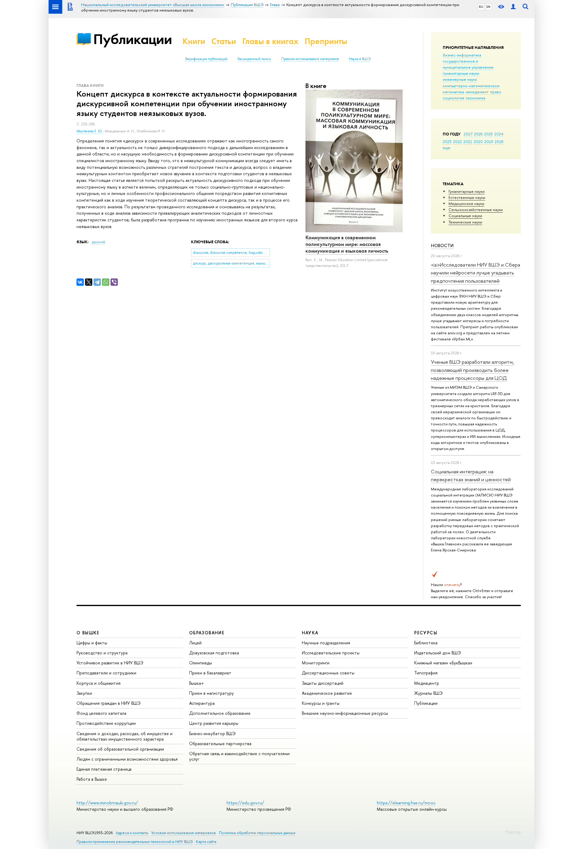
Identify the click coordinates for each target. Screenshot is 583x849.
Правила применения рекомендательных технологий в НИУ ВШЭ (135, 841)
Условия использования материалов (183, 832)
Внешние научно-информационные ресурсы (345, 713)
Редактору (513, 832)
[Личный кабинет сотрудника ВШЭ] (513, 7)
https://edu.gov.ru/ (245, 803)
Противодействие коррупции (106, 723)
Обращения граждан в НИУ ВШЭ (109, 703)
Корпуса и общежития (99, 683)
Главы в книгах (270, 41)
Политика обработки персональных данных (257, 832)
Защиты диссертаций (322, 683)
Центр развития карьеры (213, 723)
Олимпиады (200, 663)
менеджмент (477, 91)
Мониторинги (315, 663)
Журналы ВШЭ (428, 693)
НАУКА (310, 633)
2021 (467, 141)
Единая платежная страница (104, 769)
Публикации (132, 39)
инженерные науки (460, 79)
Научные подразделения (326, 643)
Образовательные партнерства (220, 743)
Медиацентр (426, 683)
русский (98, 242)
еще (446, 147)
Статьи (223, 41)
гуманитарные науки (461, 73)
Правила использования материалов (310, 58)
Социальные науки (465, 215)
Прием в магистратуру (211, 693)
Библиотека (426, 643)
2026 (478, 134)
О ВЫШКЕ (88, 633)
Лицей (195, 643)
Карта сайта (206, 841)
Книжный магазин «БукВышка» (443, 663)
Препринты (326, 41)
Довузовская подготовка (214, 653)
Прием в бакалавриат (210, 673)
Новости (442, 245)
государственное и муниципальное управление (468, 64)
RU (481, 7)
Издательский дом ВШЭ (437, 653)
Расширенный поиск (254, 58)
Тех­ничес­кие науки (465, 222)
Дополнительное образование (220, 713)
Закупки (84, 693)
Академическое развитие (327, 693)
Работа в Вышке (92, 779)
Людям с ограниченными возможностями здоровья (127, 759)
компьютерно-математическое (471, 85)
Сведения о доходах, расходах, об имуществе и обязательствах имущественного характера (124, 736)
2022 (457, 141)
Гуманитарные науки (466, 191)
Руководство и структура (102, 653)
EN (488, 7)
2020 (478, 141)
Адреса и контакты (132, 832)
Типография (426, 673)
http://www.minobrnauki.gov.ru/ (107, 803)
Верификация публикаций (206, 58)
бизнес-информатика (462, 55)
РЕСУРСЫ (425, 633)
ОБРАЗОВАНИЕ (206, 633)
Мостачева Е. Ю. (90, 131)
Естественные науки (466, 197)
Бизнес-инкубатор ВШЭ (212, 733)
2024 (498, 134)
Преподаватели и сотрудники (106, 673)
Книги (193, 41)
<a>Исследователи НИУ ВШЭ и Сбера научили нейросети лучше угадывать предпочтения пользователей (475, 272)
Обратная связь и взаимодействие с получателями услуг (239, 756)
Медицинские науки (466, 203)
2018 (499, 141)
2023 (447, 141)
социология (453, 98)
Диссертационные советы (328, 673)
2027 (468, 134)
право (495, 91)
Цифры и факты (92, 643)
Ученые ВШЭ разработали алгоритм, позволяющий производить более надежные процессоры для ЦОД (472, 369)
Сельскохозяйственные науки (475, 209)
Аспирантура (202, 703)
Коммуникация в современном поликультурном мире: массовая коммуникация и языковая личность (346, 244)
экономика (475, 98)
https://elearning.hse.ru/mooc (406, 803)
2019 (488, 141)
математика (453, 91)
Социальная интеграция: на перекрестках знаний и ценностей (471, 475)
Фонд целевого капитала (101, 713)
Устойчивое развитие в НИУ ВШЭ (110, 663)
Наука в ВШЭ (359, 58)
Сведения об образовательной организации (120, 749)
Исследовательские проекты (331, 653)
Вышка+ (196, 683)
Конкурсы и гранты (320, 703)
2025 (488, 134)
